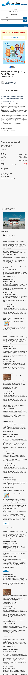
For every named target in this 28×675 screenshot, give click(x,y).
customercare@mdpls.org (6, 145)
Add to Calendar (8, 86)
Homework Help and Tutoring (10, 434)
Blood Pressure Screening (9, 292)
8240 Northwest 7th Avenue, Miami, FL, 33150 (10, 209)
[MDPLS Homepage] (14, 3)
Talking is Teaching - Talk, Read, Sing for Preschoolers (13, 318)
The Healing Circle (14, 553)
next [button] (25, 164)
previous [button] (3, 164)
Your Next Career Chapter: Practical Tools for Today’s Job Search (14, 505)
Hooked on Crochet (8, 373)
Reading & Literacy (13, 130)
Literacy (8, 131)
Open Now (14, 14)
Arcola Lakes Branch (11, 91)
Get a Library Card (14, 11)
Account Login (14, 9)
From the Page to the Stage (13, 405)
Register (5, 523)
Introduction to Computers (9, 541)
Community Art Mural (8, 238)
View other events (14, 37)
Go (25, 17)
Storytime (7, 130)
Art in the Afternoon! (8, 451)
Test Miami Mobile (7, 359)
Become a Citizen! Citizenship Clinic (14, 252)
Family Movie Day (14, 266)
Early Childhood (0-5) (9, 128)
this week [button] (14, 164)
